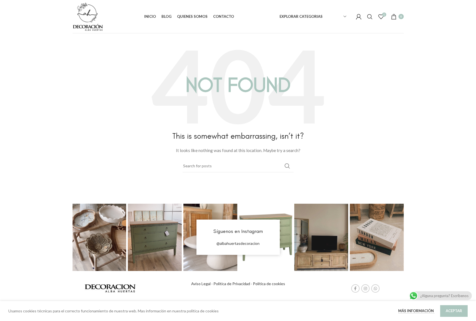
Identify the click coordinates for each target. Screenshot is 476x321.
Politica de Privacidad (231, 283)
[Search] (369, 16)
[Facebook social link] (355, 288)
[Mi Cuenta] (358, 16)
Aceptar (454, 310)
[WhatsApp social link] (375, 288)
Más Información (416, 310)
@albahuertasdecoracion (238, 243)
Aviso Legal (201, 283)
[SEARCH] (287, 166)
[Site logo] (88, 16)
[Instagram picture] (99, 237)
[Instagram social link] (365, 288)
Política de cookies (269, 283)
